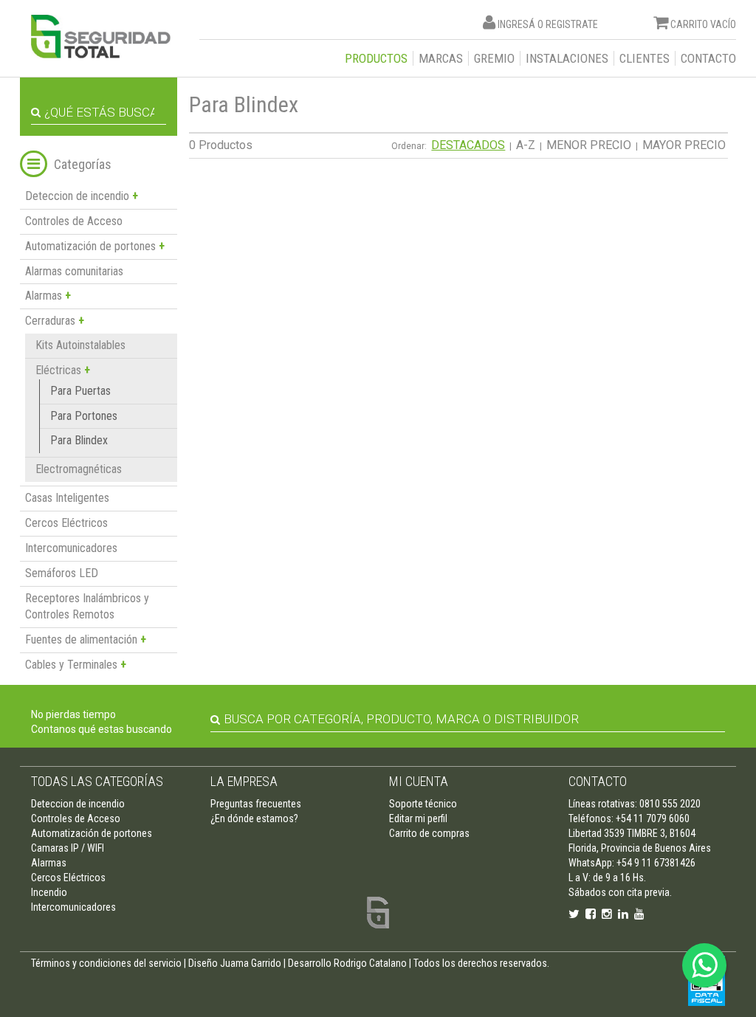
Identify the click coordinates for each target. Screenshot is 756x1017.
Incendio (49, 892)
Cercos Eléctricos (66, 523)
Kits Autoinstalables (80, 345)
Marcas (441, 58)
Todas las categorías (97, 781)
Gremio (494, 58)
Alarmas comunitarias (74, 271)
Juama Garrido (250, 963)
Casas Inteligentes (67, 498)
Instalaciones (567, 58)
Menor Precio (588, 145)
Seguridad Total (101, 36)
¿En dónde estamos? (254, 818)
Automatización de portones (91, 833)
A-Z (525, 145)
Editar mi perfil (418, 818)
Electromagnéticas (78, 469)
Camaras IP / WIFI (67, 848)
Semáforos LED (61, 573)
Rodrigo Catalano (370, 963)
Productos (376, 58)
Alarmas (48, 863)
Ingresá (516, 24)
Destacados (468, 145)
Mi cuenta (418, 781)
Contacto (708, 58)
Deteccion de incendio (78, 804)
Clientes (644, 58)
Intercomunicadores (71, 548)
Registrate (572, 24)
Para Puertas (80, 391)
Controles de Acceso (74, 221)
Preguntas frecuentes (255, 804)
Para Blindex (79, 440)
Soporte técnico (423, 804)
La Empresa (244, 781)
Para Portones (83, 416)
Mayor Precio (684, 145)
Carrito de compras (429, 833)
